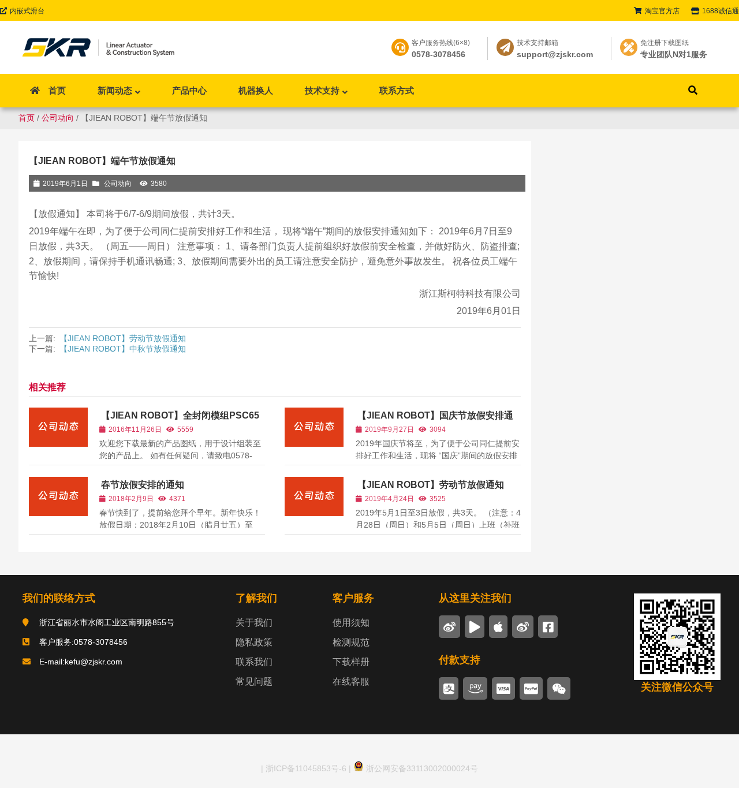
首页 (26, 117)
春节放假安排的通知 (142, 485)
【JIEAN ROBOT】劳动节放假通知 (122, 338)
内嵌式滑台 (27, 11)
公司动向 (58, 117)
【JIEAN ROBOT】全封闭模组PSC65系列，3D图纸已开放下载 (179, 420)
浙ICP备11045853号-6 (304, 768)
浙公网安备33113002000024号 (421, 768)
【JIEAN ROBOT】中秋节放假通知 (122, 348)
